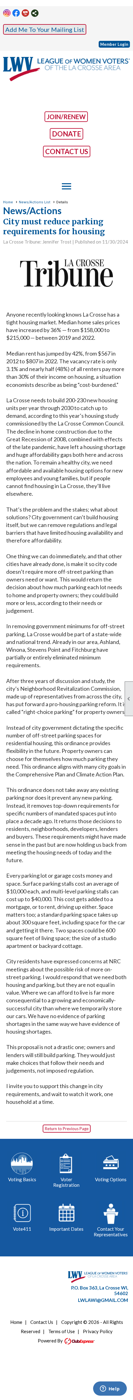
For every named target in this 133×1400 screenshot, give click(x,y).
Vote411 (22, 1229)
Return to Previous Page (66, 1128)
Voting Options (111, 1179)
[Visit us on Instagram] (7, 13)
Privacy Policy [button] (98, 1331)
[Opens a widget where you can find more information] (110, 1389)
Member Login (114, 44)
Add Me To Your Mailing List (44, 29)
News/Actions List (34, 202)
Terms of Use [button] (61, 1331)
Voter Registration (66, 1182)
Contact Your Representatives (111, 1231)
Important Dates (66, 1229)
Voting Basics (22, 1179)
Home (8, 202)
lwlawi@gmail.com (103, 1300)
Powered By (51, 1340)
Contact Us (41, 1322)
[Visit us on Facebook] (16, 13)
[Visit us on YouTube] (25, 13)
